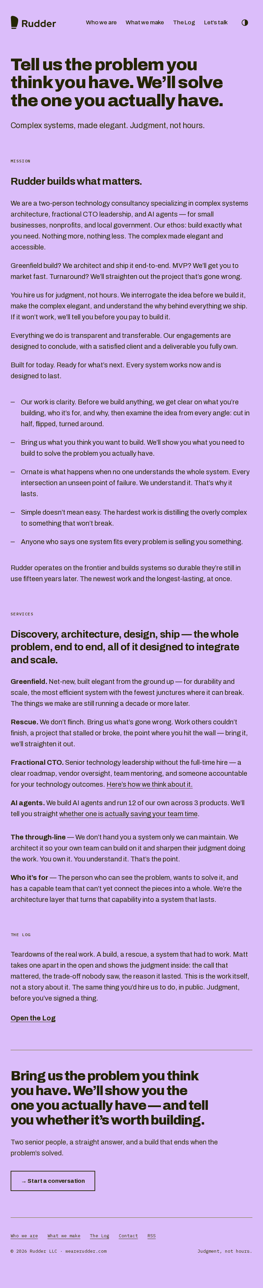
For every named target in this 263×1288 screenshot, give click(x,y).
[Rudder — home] (33, 22)
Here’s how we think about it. (150, 784)
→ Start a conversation (53, 1181)
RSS (152, 1236)
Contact (128, 1236)
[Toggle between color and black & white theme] (244, 22)
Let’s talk (216, 22)
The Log (184, 22)
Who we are (101, 22)
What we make (145, 22)
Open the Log (33, 1018)
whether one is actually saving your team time (128, 814)
